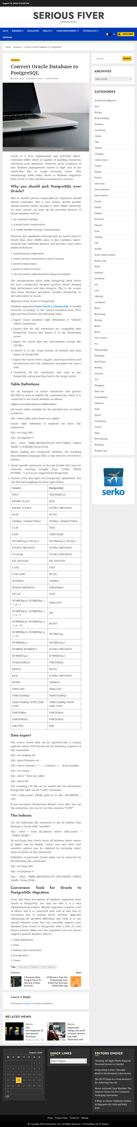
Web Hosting (101, 438)
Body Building (101, 118)
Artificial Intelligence (105, 100)
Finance (98, 225)
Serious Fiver (68, 15)
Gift (96, 242)
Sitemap (84, 1117)
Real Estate (100, 361)
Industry (98, 272)
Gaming (98, 236)
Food (96, 231)
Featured (99, 219)
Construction (101, 159)
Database (34, 967)
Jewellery (99, 278)
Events (97, 201)
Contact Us (74, 1117)
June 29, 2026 (33, 1040)
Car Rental (99, 130)
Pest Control (100, 337)
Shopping (99, 385)
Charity (98, 147)
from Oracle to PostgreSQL (52, 306)
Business (16, 31)
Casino (97, 136)
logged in (28, 1003)
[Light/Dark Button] (108, 34)
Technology (90, 31)
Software (99, 403)
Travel (97, 426)
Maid (97, 308)
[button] (114, 34)
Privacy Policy (61, 1117)
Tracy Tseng (18, 79)
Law (96, 290)
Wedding (7, 37)
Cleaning (99, 153)
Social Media (100, 397)
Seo (96, 379)
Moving (98, 320)
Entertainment (102, 189)
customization (23, 967)
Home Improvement (66, 31)
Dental (97, 177)
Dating (97, 171)
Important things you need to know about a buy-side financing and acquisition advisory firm (76, 1036)
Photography (101, 349)
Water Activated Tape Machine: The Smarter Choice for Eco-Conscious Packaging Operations (113, 1092)
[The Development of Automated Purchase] (14, 1031)
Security (98, 373)
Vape (97, 432)
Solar (97, 409)
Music (97, 326)
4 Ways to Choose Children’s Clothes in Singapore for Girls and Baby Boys (113, 1104)
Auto (5, 31)
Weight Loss (100, 450)
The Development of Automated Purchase (34, 1032)
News (97, 331)
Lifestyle (98, 296)
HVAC (97, 266)
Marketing (99, 314)
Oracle (42, 967)
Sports (97, 415)
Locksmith (99, 302)
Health (46, 31)
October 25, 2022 (35, 79)
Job (96, 284)
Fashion (98, 213)
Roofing (98, 367)
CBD (96, 142)
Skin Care (99, 391)
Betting (98, 112)
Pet (96, 343)
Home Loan (100, 260)
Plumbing (99, 355)
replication (52, 967)
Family (97, 207)
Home (50, 1117)
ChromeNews (89, 1124)
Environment (101, 195)
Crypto (97, 165)
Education (33, 31)
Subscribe (128, 34)
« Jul (7, 1096)
